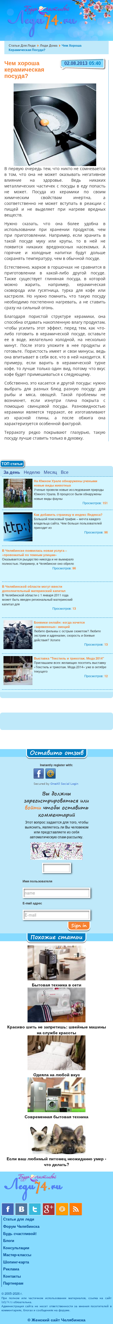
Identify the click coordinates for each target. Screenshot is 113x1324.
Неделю (32, 472)
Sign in (79, 925)
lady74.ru (6, 1302)
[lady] (56, 1188)
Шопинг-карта (16, 1262)
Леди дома (48, 45)
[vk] (22, 1205)
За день (11, 472)
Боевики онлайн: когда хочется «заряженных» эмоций (59, 624)
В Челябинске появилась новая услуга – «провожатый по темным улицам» (34, 552)
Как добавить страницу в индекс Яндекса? (68, 514)
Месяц (50, 472)
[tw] (35, 1205)
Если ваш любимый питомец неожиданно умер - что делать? (56, 1161)
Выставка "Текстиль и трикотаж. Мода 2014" (69, 658)
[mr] (63, 1205)
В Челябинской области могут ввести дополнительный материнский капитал (33, 588)
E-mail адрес (32, 903)
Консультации (16, 1247)
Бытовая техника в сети (56, 985)
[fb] (8, 1205)
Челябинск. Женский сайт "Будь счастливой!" (41, 22)
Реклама (11, 1269)
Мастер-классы (17, 1254)
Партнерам (13, 1283)
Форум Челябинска (21, 1226)
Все (64, 472)
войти (34, 807)
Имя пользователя (37, 881)
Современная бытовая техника (56, 1116)
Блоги (8, 1240)
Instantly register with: (56, 765)
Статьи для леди (22, 45)
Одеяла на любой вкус (56, 1074)
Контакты (12, 1276)
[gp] (49, 1205)
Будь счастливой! (20, 1233)
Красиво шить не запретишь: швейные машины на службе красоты (56, 1029)
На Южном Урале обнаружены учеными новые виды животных (65, 483)
